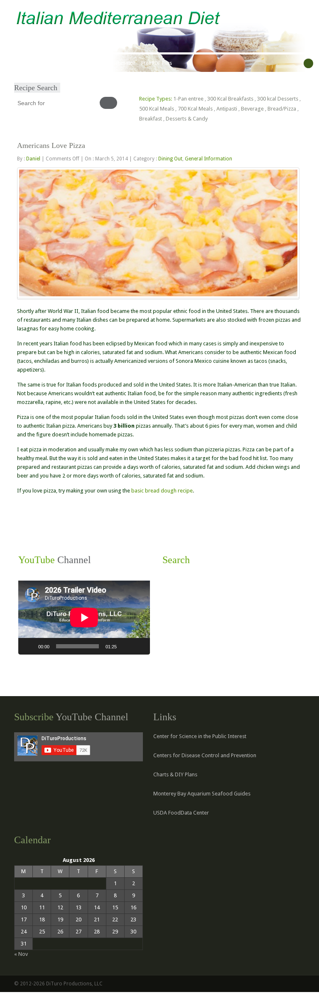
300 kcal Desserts (277, 99)
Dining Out (170, 159)
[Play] (29, 646)
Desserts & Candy (187, 119)
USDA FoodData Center (181, 813)
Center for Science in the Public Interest (199, 736)
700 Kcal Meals (195, 109)
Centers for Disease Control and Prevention (204, 755)
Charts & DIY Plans (175, 774)
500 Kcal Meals (156, 109)
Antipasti (226, 109)
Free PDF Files (156, 63)
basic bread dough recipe (162, 490)
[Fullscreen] (139, 646)
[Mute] (126, 646)
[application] (84, 618)
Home (24, 63)
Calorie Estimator (115, 63)
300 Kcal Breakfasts (230, 99)
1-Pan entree (188, 99)
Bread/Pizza (281, 109)
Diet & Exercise (72, 63)
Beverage (252, 109)
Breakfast (150, 119)
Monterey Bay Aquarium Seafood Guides (201, 793)
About (43, 63)
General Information (208, 159)
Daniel (33, 159)
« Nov (21, 954)
